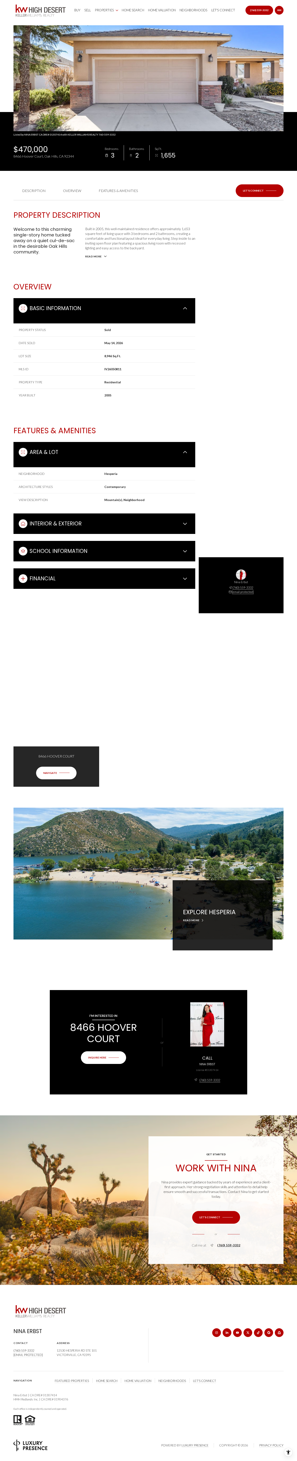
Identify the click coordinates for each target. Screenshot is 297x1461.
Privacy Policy (271, 1445)
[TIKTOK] (258, 1332)
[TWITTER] (248, 1332)
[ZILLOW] (279, 1332)
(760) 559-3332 (259, 10)
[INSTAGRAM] (216, 1332)
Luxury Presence (195, 1445)
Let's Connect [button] (204, 1381)
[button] (260, 190)
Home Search (133, 10)
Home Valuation (162, 10)
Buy (77, 10)
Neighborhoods (193, 10)
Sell (87, 10)
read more (191, 920)
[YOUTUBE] (237, 1332)
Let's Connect (223, 10)
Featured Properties (72, 1381)
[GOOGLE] (268, 1332)
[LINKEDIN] (227, 1332)
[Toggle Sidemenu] (279, 10)
